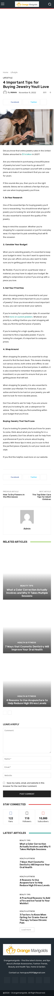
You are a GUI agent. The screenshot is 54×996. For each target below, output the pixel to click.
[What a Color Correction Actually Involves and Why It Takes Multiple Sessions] (27, 573)
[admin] (5, 92)
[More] (43, 102)
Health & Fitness (26, 643)
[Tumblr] (39, 980)
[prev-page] (5, 713)
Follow (27, 812)
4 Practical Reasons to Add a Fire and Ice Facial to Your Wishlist (35, 901)
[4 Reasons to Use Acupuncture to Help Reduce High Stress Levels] (27, 680)
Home (5, 72)
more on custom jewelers (21, 317)
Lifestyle (14, 72)
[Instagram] (15, 980)
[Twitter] (47, 980)
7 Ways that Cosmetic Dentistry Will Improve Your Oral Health (27, 648)
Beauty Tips (26, 586)
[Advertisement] (27, 39)
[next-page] (10, 713)
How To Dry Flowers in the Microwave (14, 495)
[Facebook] (7, 980)
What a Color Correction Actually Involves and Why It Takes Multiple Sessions (27, 592)
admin (13, 92)
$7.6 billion (27, 154)
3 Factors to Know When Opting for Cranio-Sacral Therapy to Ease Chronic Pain (33, 918)
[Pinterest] (31, 980)
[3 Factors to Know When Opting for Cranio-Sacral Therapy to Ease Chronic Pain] (10, 917)
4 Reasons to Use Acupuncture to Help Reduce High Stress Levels (27, 702)
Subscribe (43, 812)
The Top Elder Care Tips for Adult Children (41, 496)
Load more (26, 929)
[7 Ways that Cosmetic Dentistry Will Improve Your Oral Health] (27, 626)
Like (11, 812)
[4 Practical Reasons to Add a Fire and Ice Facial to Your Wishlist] (10, 899)
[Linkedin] (23, 980)
